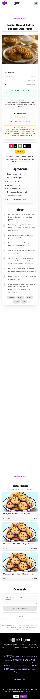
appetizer (32, 663)
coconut (22, 656)
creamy (33, 665)
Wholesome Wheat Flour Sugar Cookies (18, 544)
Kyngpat (34, 578)
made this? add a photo (20, 66)
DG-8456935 (33, 548)
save (21, 151)
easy (24, 302)
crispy (28, 656)
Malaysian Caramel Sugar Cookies (16, 514)
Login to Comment (20, 608)
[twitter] (15, 146)
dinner (14, 663)
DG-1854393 (9, 72)
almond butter (17, 174)
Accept (23, 696)
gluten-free (29, 659)
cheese (23, 672)
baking (29, 297)
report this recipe (26, 135)
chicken (17, 659)
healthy (7, 656)
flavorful (20, 663)
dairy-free (17, 672)
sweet (16, 302)
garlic (12, 665)
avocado (17, 665)
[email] (20, 146)
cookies (11, 297)
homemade (8, 663)
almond (20, 297)
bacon (26, 663)
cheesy (26, 665)
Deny (16, 696)
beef (22, 665)
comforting (33, 656)
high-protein (8, 660)
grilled (34, 669)
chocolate (15, 656)
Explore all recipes (20, 679)
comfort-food (15, 669)
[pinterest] (11, 146)
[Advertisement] (20, 12)
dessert (6, 665)
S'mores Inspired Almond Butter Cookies (19, 574)
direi (35, 518)
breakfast (26, 669)
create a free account (15, 121)
